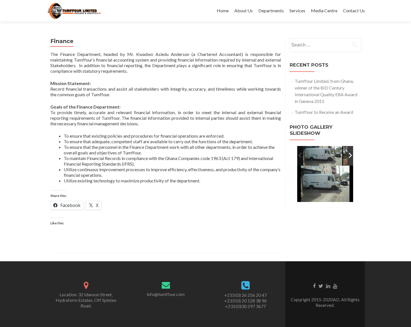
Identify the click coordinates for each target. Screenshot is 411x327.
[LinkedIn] (328, 286)
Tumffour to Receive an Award (324, 112)
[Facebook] (314, 286)
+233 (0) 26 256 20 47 (245, 295)
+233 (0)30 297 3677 (245, 306)
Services (297, 10)
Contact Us (354, 10)
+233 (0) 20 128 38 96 (245, 300)
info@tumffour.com (166, 294)
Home (223, 10)
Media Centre (324, 10)
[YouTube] (335, 286)
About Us (243, 10)
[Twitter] (320, 286)
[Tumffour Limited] (74, 10)
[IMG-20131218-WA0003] (322, 156)
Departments (271, 10)
